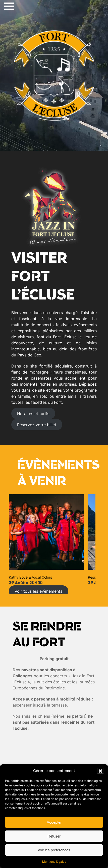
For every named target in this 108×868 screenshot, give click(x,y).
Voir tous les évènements (38, 590)
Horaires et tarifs (33, 413)
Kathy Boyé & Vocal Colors (30, 577)
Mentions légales (54, 861)
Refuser (54, 836)
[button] (100, 770)
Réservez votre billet (36, 424)
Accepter (54, 822)
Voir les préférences (54, 850)
